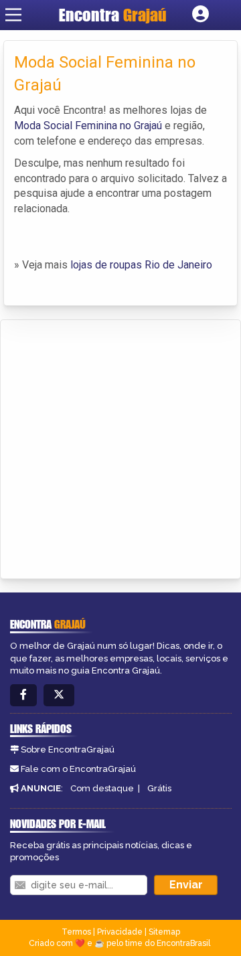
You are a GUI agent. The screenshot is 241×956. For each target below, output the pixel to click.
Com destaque (102, 788)
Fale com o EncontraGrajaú (78, 769)
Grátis (159, 788)
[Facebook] (23, 695)
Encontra (113, 15)
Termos (76, 932)
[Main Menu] (13, 14)
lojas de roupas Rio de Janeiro (141, 264)
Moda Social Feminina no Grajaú (88, 125)
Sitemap (164, 932)
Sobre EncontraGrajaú (67, 749)
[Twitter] (59, 695)
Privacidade (120, 932)
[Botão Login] (200, 15)
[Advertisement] (120, 447)
